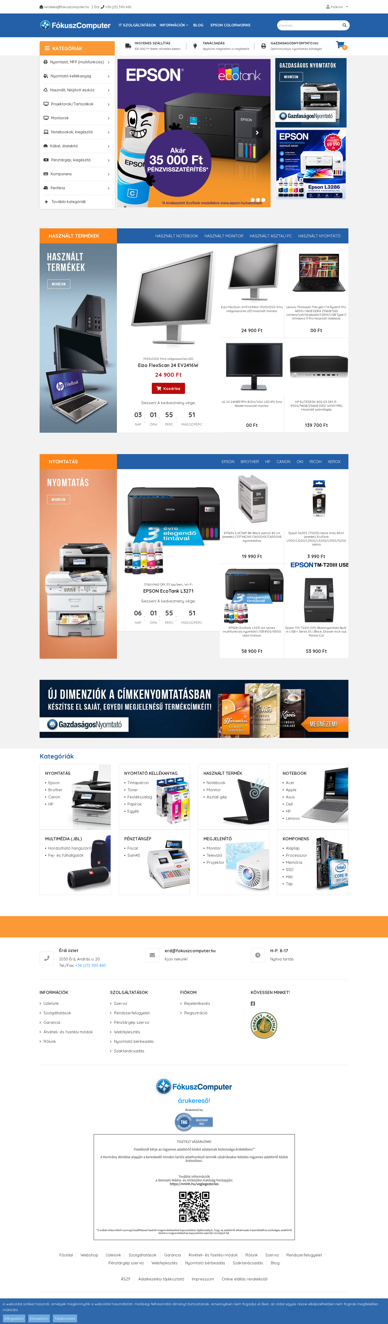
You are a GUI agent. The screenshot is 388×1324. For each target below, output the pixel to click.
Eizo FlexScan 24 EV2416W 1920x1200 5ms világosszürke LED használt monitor (252, 309)
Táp (289, 883)
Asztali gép (217, 796)
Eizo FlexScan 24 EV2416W (168, 365)
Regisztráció (195, 1012)
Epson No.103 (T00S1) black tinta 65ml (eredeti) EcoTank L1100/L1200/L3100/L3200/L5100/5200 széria (316, 538)
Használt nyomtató (319, 235)
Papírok (134, 804)
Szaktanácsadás (129, 1050)
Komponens (61, 174)
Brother (250, 461)
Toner (132, 789)
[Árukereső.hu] (194, 1102)
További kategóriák (68, 201)
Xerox (334, 461)
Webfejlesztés (127, 1031)
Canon (283, 461)
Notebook (216, 782)
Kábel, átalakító (64, 146)
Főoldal (66, 1254)
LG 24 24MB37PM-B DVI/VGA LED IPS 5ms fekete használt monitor (252, 403)
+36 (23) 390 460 (118, 7)
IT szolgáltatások (137, 25)
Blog (198, 25)
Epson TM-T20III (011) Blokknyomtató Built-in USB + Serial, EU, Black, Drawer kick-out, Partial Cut (316, 631)
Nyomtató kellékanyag (71, 76)
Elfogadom (14, 1318)
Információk (172, 25)
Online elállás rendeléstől (244, 1278)
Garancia (52, 1022)
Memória (294, 862)
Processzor (296, 855)
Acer (290, 782)
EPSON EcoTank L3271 (168, 591)
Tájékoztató (64, 1318)
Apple (291, 789)
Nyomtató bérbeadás (134, 1041)
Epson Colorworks (230, 25)
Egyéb (133, 811)
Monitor (214, 789)
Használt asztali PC (271, 235)
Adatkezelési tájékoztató (161, 1278)
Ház (289, 876)
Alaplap (293, 848)
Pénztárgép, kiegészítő (71, 160)
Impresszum (203, 1278)
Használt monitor (224, 235)
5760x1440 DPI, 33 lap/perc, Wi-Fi (168, 584)
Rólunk (50, 1041)
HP (267, 461)
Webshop (89, 1254)
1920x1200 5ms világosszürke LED (168, 359)
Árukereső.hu (194, 1109)
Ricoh (315, 461)
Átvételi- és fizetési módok (68, 1031)
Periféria (58, 188)
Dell (289, 804)
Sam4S (133, 855)
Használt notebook (176, 235)
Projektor (215, 862)
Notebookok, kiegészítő (72, 132)
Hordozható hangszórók (71, 848)
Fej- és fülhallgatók (66, 855)
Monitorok (60, 118)
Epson (228, 461)
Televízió (214, 855)
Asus (290, 796)
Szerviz (120, 1003)
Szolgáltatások (57, 1012)
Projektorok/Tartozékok (72, 104)
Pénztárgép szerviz (131, 1022)
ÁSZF (126, 1278)
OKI (300, 461)
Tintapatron (138, 782)
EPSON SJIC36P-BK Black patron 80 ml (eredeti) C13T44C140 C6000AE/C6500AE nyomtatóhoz (252, 537)
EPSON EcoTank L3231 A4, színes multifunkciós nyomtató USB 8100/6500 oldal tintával (252, 631)
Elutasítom (39, 1318)
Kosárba (171, 388)
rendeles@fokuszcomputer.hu (66, 7)
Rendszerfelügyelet (132, 1012)
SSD (290, 869)
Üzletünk (51, 1003)
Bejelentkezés (197, 1003)
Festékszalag (139, 796)
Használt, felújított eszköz (72, 90)
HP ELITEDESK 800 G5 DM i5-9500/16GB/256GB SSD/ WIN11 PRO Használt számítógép (316, 405)
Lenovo (293, 818)
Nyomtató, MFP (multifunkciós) (77, 62)
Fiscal (132, 848)
